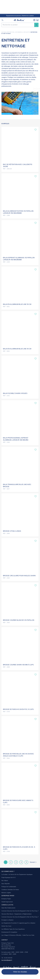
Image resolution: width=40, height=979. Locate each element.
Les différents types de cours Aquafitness (13, 929)
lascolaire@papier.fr (6, 960)
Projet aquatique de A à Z (8, 877)
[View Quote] (37, 20)
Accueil (4, 32)
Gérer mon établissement (8, 908)
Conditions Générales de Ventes (10, 889)
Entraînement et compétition (9, 932)
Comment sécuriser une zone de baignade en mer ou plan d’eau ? (20, 911)
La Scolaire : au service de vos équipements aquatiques (17, 874)
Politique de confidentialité (8, 886)
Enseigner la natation (7, 920)
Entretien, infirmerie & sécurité (18, 32)
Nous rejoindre (5, 883)
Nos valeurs (4, 880)
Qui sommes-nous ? (7, 871)
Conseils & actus (7, 905)
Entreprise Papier (6, 898)
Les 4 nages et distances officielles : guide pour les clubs (17, 935)
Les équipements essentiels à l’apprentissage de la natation (18, 923)
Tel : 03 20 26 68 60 (6, 958)
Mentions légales (6, 892)
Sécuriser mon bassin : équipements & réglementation (16, 914)
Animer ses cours (6, 926)
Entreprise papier (7, 895)
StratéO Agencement (7, 901)
